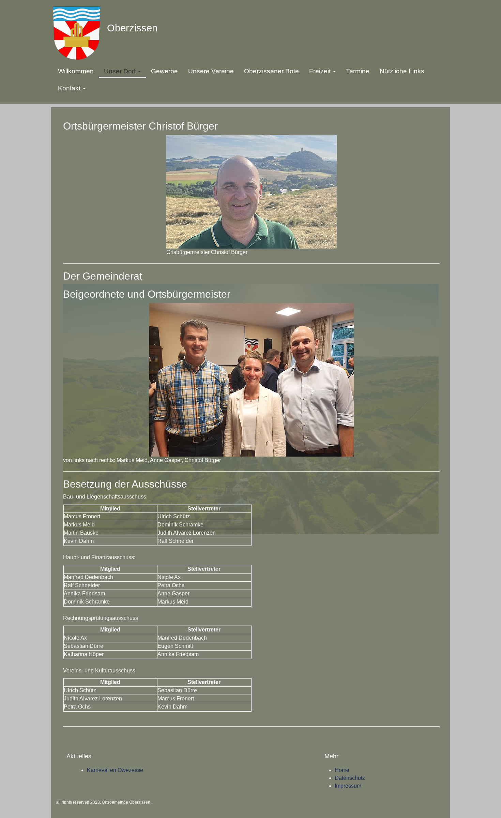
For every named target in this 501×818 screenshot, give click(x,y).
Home (342, 770)
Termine (357, 71)
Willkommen (76, 71)
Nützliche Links (402, 71)
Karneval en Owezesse (115, 770)
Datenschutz (350, 778)
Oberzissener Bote (271, 71)
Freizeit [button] (320, 71)
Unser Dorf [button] (120, 71)
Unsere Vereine (211, 71)
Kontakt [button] (70, 88)
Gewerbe (164, 71)
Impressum (348, 786)
